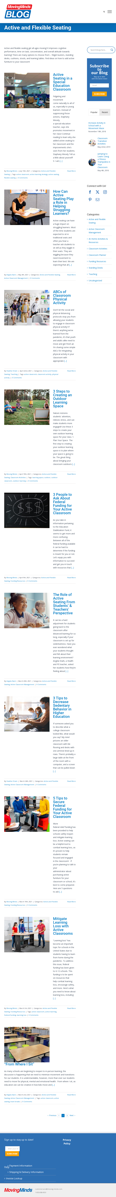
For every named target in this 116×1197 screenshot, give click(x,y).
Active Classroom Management (16, 278)
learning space (37, 477)
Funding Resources (18, 581)
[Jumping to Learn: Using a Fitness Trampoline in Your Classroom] (92, 160)
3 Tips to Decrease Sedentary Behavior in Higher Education (62, 707)
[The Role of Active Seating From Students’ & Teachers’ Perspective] (27, 610)
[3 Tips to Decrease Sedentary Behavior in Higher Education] (27, 714)
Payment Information (20, 1165)
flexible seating (10, 178)
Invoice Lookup (14, 1178)
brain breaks (15, 1101)
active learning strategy (39, 174)
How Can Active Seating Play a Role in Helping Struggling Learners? (63, 202)
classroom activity (44, 374)
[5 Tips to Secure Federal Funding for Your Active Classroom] (27, 814)
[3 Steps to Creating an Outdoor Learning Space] (27, 407)
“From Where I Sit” (19, 1064)
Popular (94, 112)
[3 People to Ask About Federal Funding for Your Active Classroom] (27, 510)
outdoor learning (19, 481)
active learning (50, 1012)
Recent (105, 112)
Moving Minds (12, 171)
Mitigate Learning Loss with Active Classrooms (63, 926)
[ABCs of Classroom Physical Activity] (27, 307)
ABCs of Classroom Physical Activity (62, 297)
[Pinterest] (90, 199)
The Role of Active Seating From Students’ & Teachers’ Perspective (64, 603)
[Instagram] (105, 192)
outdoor (47, 477)
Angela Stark (11, 275)
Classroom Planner (97, 255)
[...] (61, 161)
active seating (54, 174)
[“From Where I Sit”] (27, 1044)
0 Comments (23, 178)
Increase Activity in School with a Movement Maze (96, 126)
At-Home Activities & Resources (98, 240)
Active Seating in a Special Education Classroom (62, 81)
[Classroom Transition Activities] (92, 140)
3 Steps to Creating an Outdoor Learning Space (62, 398)
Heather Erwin (12, 371)
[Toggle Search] (104, 11)
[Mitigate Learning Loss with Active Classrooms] (27, 934)
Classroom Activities (18, 477)
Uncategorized (95, 280)
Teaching (14, 374)
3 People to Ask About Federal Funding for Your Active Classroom (62, 503)
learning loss (21, 1015)
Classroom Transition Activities (103, 141)
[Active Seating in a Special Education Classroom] (27, 90)
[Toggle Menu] (110, 11)
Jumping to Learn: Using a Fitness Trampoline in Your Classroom (104, 160)
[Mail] (97, 199)
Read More (71, 171)
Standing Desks (96, 267)
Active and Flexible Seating (50, 275)
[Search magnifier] (112, 50)
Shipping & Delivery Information (26, 1172)
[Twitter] (97, 192)
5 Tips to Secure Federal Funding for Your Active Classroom (62, 807)
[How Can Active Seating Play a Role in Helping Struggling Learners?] (27, 207)
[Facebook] (90, 192)
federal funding (10, 1015)
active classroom (22, 174)
